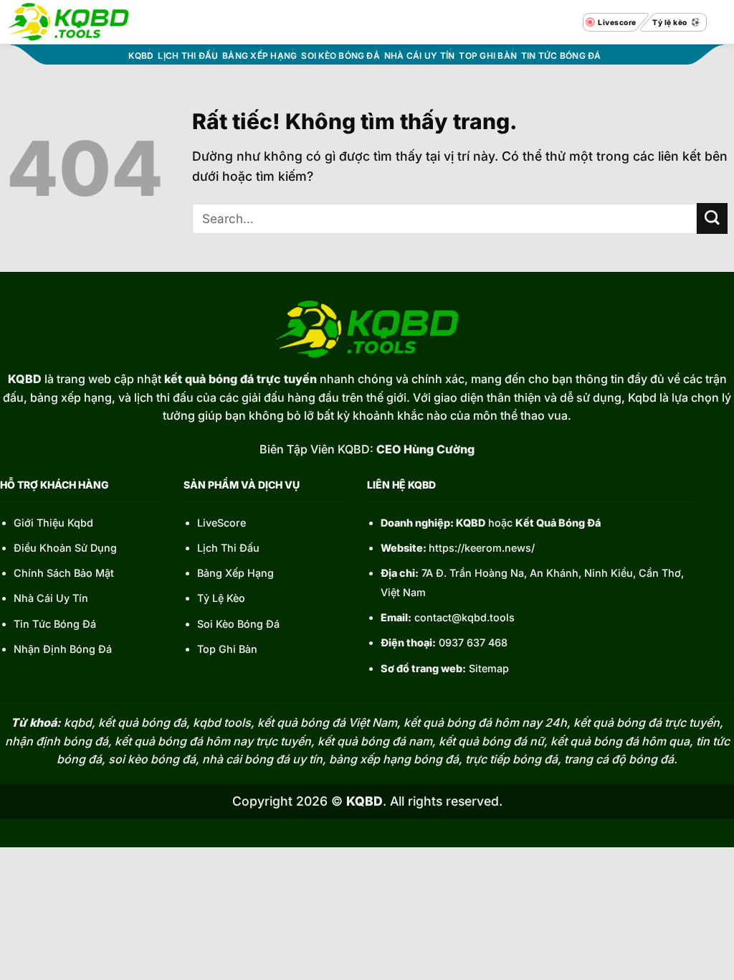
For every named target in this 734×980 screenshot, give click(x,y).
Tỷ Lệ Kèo (221, 598)
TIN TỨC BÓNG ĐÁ (561, 55)
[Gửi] (712, 218)
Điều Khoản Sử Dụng (65, 548)
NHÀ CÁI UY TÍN (419, 55)
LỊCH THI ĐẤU (188, 55)
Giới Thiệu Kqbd (53, 523)
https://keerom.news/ (482, 548)
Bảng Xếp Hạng (235, 573)
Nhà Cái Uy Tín (51, 598)
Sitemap (489, 668)
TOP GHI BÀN (488, 55)
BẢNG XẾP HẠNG (259, 55)
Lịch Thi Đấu (228, 548)
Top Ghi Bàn (227, 649)
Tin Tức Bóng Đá (55, 624)
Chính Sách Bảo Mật (64, 573)
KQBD (140, 55)
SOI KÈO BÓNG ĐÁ (340, 55)
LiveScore (221, 523)
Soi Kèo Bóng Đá (238, 624)
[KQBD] (67, 22)
